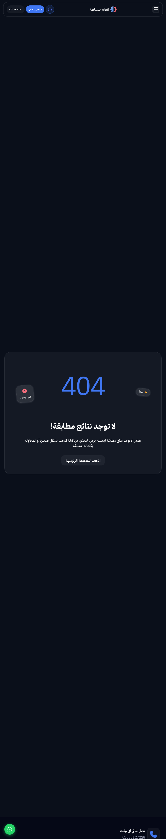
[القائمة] (155, 9)
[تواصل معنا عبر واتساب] (9, 829)
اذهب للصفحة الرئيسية (82, 460)
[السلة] (50, 9)
